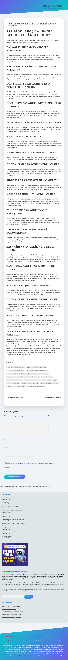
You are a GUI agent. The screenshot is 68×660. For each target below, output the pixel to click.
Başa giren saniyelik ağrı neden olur (16, 370)
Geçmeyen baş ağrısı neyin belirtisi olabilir (38, 373)
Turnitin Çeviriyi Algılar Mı (53, 397)
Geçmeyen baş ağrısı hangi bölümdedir (17, 373)
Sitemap (48, 486)
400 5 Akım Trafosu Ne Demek (9, 606)
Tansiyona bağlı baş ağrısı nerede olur (49, 383)
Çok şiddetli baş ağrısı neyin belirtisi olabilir (37, 370)
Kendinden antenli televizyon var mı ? (10, 514)
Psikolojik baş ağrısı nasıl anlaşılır (32, 380)
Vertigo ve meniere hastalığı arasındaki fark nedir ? (13, 523)
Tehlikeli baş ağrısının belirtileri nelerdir (17, 386)
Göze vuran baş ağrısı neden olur (15, 376)
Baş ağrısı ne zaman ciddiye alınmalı (16, 367)
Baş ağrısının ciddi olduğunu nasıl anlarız (36, 367)
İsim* (5, 439)
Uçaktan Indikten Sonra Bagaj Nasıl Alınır (11, 617)
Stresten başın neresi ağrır (13, 383)
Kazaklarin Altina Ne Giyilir (14, 397)
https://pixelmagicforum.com (9, 486)
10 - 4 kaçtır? (7, 467)
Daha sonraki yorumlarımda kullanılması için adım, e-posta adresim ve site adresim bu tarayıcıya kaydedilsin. (31, 463)
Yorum (5, 419)
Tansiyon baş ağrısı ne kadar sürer (30, 383)
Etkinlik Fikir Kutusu (53, 6)
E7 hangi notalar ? (6, 502)
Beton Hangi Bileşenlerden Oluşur (10, 611)
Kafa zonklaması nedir (47, 376)
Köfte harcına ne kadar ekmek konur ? (10, 506)
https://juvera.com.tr (24, 486)
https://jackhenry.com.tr (38, 486)
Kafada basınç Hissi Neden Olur (15, 380)
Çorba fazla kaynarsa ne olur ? (9, 497)
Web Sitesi (6, 455)
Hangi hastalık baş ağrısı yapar (32, 376)
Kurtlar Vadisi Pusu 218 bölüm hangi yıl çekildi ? (13, 510)
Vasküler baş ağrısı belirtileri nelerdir (36, 386)
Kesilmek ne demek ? (6, 527)
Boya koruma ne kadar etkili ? (8, 532)
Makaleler (13, 363)
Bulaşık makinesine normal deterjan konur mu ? (13, 519)
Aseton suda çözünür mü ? (8, 536)
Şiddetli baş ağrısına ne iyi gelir (50, 380)
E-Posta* (6, 447)
